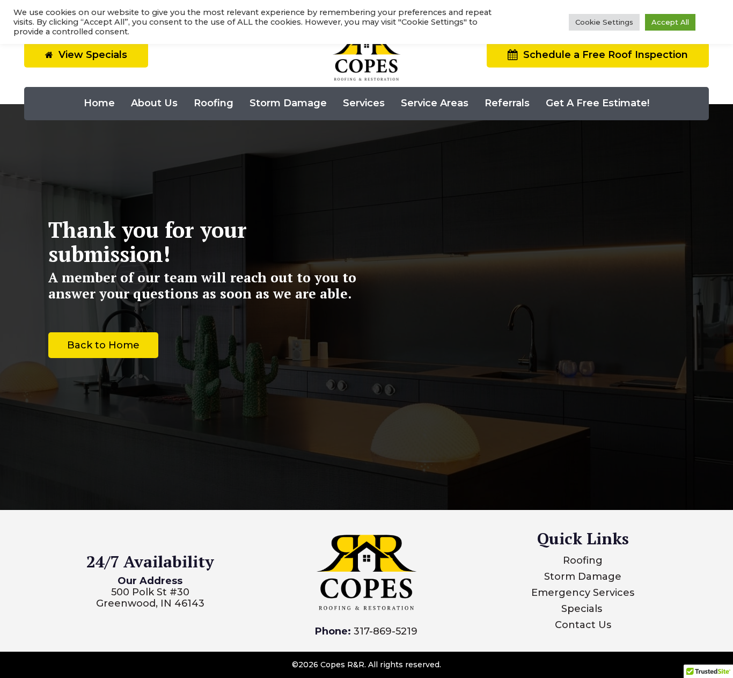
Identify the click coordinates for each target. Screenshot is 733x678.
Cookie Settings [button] (604, 22)
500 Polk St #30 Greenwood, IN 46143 (150, 597)
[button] (103, 345)
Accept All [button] (670, 22)
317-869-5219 (385, 631)
